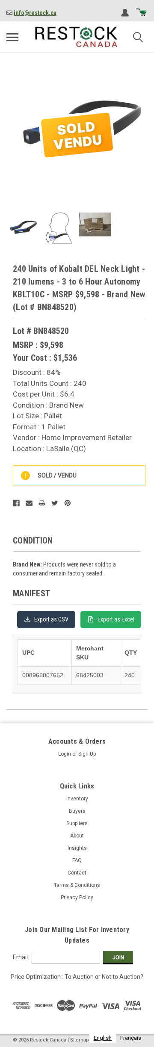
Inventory (77, 799)
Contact (77, 873)
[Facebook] (16, 503)
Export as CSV (51, 619)
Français (130, 1038)
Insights (77, 848)
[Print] (41, 503)
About (77, 836)
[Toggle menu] (12, 37)
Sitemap (79, 1040)
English (103, 1038)
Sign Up (87, 754)
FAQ (77, 860)
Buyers (77, 811)
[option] (130, 1038)
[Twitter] (54, 503)
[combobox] (102, 1038)
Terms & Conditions (77, 885)
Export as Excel (116, 619)
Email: (21, 957)
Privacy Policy (77, 897)
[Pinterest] (67, 503)
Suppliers (77, 823)
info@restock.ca (35, 12)
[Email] (29, 503)
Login (64, 754)
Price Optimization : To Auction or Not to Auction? (77, 976)
